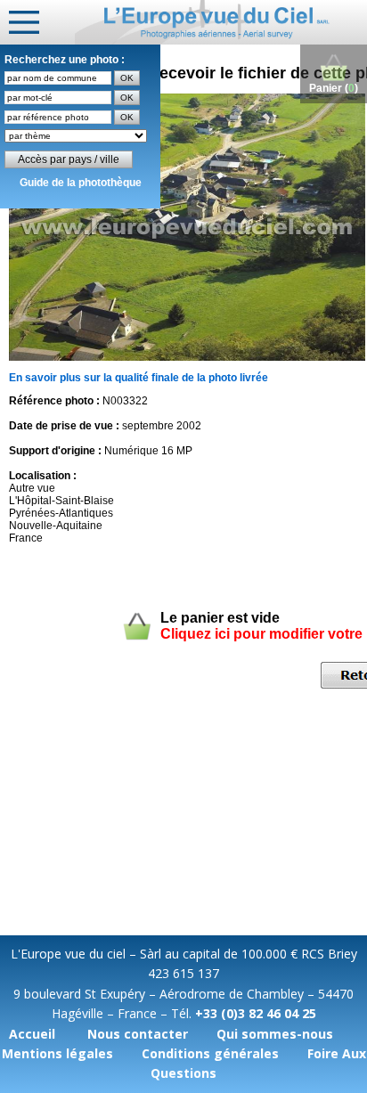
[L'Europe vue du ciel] (221, 22)
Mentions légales (57, 1053)
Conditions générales (210, 1053)
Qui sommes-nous (274, 1033)
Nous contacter (137, 1033)
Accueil (32, 1033)
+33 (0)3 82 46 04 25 (255, 1013)
